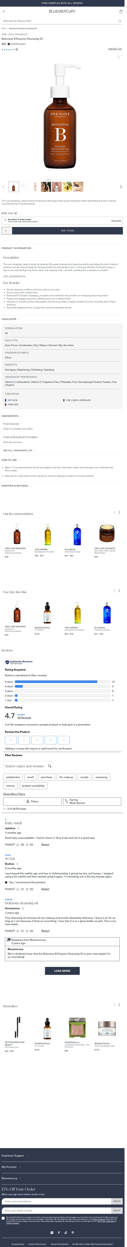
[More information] (16, 49)
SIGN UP (117, 1201)
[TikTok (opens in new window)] (65, 1231)
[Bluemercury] (62, 11)
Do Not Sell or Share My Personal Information (92, 1244)
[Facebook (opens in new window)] (59, 1231)
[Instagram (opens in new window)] (52, 1231)
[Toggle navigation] (4, 11)
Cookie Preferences (37, 1244)
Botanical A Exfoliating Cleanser (13, 552)
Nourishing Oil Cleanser (44, 552)
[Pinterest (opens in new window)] (72, 1231)
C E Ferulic (39, 630)
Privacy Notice (18, 1244)
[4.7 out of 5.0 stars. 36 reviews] (7, 49)
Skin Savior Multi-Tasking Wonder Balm (104, 552)
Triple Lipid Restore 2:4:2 (104, 1046)
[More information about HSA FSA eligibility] (8, 44)
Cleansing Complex (73, 552)
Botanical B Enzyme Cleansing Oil (23, 28)
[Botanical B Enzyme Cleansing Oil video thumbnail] (57, 187)
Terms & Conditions (59, 1244)
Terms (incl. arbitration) (106, 1221)
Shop (4, 28)
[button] (121, 11)
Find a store (116, 220)
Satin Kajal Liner (12, 1047)
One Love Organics (14, 34)
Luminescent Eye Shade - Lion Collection (77, 1046)
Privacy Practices (98, 1219)
